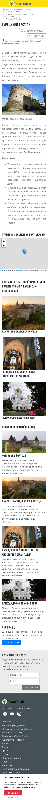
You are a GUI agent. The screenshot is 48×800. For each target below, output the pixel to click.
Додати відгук (11, 642)
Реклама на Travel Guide (15, 736)
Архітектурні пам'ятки (14, 740)
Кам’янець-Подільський (16, 12)
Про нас (6, 721)
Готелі (5, 751)
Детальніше (13, 798)
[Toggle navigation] (41, 3)
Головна (5, 9)
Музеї (5, 754)
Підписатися (31, 687)
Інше (4, 761)
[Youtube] (12, 714)
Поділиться (37, 36)
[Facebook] (5, 714)
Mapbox (44, 270)
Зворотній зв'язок (12, 732)
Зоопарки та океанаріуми (16, 769)
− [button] (4, 245)
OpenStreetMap (21, 270)
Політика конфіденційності (17, 729)
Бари (5, 743)
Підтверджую (13, 793)
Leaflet (4, 270)
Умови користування (13, 725)
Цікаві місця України (13, 772)
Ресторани (8, 765)
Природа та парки (12, 758)
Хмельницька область (21, 9)
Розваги (6, 747)
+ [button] (4, 241)
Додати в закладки (33, 31)
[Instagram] (19, 714)
